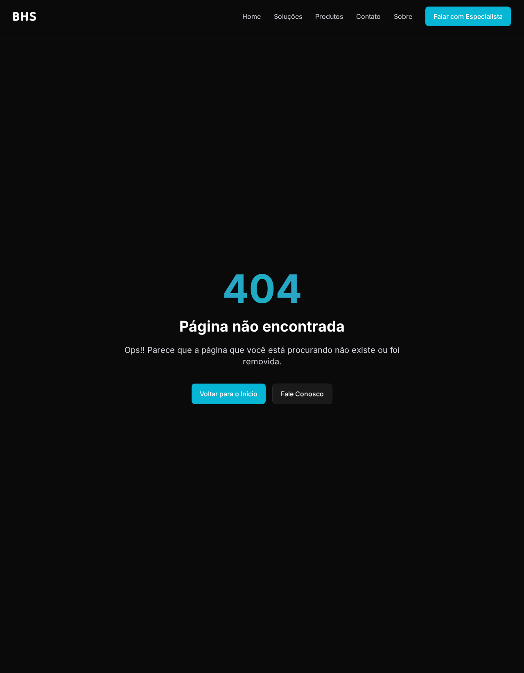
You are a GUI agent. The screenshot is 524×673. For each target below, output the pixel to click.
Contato (368, 16)
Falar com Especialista (468, 16)
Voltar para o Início (228, 394)
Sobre (403, 16)
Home (251, 16)
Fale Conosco (302, 394)
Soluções (288, 16)
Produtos (329, 16)
